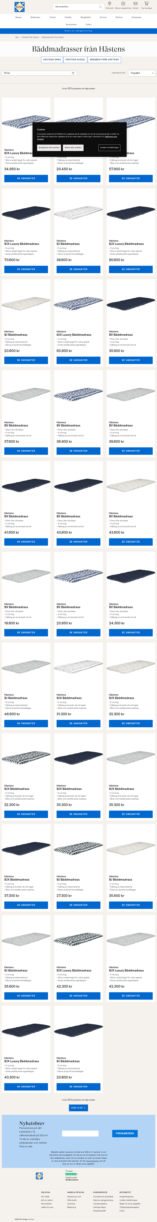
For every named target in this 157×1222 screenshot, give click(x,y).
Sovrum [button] (103, 17)
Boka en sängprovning (61, 31)
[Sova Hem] (20, 7)
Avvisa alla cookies (73, 148)
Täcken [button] (52, 17)
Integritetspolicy (127, 1197)
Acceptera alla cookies (49, 148)
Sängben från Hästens (104, 60)
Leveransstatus (100, 1204)
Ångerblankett (99, 1211)
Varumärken (46, 1204)
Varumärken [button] (71, 25)
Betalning (71, 1207)
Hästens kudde (75, 60)
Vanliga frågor (99, 1207)
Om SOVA (45, 1197)
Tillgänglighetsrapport (129, 1207)
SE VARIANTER (26, 178)
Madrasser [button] (35, 17)
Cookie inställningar (109, 148)
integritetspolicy (93, 1161)
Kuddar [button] (68, 17)
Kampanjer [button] (137, 17)
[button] (100, 7)
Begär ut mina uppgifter (130, 1204)
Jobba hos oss (47, 1207)
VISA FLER (77, 1108)
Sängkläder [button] (85, 17)
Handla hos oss (74, 1197)
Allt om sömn (47, 1200)
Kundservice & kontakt (103, 1197)
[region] (80, 139)
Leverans (71, 1204)
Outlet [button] (88, 25)
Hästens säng (52, 60)
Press (122, 1211)
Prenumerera (125, 1133)
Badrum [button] (119, 17)
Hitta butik (72, 1200)
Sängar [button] (18, 17)
